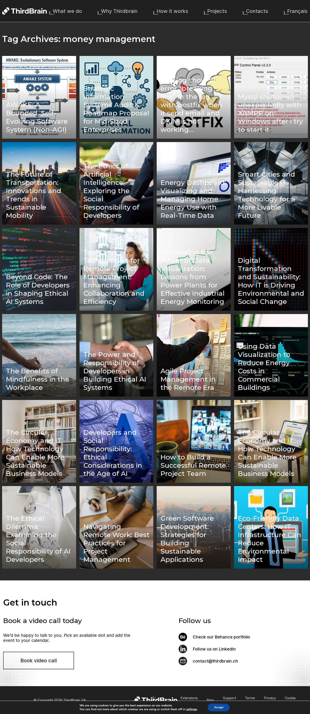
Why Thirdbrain (119, 11)
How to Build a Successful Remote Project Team (193, 465)
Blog (210, 700)
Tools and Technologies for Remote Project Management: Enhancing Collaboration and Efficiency (113, 277)
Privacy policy (270, 700)
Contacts (257, 11)
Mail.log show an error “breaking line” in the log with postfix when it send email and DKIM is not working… (191, 105)
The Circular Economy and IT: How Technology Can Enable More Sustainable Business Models (35, 453)
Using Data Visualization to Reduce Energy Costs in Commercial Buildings (264, 367)
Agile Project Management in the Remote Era (188, 379)
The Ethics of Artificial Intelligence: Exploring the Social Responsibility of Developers (111, 190)
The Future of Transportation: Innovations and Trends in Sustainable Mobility (33, 194)
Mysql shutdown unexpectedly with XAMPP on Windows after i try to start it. (270, 113)
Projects (217, 11)
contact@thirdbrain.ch (215, 661)
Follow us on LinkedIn (214, 649)
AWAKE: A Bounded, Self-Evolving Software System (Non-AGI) (37, 117)
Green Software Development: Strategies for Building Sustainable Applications (187, 539)
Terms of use (250, 700)
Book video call (38, 660)
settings (191, 709)
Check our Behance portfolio (221, 636)
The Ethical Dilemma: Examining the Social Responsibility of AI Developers (38, 539)
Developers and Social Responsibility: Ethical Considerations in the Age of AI (112, 453)
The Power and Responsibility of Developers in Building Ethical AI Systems (114, 371)
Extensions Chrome (189, 700)
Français (297, 11)
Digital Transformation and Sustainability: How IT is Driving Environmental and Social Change (271, 281)
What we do (67, 11)
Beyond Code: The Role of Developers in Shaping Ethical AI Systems (38, 289)
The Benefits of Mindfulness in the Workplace (37, 379)
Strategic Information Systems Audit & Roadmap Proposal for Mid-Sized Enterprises (116, 109)
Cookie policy (290, 700)
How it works (172, 11)
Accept (218, 707)
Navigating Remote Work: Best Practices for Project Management (116, 543)
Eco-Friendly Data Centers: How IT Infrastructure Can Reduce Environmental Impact (269, 539)
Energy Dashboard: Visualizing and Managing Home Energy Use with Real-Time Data (193, 198)
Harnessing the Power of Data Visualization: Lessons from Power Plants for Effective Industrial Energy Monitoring (192, 277)
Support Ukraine (229, 700)
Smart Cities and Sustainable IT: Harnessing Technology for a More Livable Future (266, 194)
